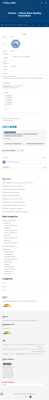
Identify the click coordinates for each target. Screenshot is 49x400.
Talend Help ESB (12, 353)
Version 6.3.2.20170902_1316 (10, 230)
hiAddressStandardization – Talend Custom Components (15, 211)
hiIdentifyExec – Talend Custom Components (12, 186)
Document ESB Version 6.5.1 (30, 344)
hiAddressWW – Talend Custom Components (12, 208)
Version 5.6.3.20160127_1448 (10, 225)
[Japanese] (8, 382)
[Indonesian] (7, 382)
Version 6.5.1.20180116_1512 (10, 233)
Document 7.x (11, 344)
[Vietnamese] (12, 382)
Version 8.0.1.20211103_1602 (10, 242)
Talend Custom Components (8, 246)
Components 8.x (7, 240)
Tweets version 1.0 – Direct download (21, 56)
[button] (46, 3)
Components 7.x (7, 235)
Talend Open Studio (8, 25)
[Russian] (10, 382)
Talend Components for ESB (8, 220)
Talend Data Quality (18, 25)
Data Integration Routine (9, 256)
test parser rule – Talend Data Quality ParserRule (17, 143)
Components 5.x (7, 223)
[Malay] (9, 382)
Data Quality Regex (8, 271)
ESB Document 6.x (6, 349)
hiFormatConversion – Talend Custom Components (14, 189)
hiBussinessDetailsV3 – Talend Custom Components (14, 205)
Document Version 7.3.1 (40, 344)
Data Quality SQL (8, 273)
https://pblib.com (6, 328)
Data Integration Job (8, 254)
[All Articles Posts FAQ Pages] (39, 25)
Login (41, 2)
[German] (6, 382)
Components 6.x (7, 228)
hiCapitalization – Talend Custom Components (12, 199)
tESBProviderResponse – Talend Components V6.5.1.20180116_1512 (17, 182)
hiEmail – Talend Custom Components (11, 192)
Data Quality (7, 264)
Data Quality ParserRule (29, 25)
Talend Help (5, 354)
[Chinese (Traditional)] (2, 382)
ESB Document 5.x (40, 346)
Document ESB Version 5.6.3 (18, 344)
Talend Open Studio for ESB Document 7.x (36, 353)
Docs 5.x (4, 282)
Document (5, 344)
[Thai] (11, 382)
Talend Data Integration (8, 251)
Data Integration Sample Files (10, 259)
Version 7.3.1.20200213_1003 (10, 238)
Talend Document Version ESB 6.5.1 (39, 351)
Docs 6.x (4, 286)
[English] (4, 382)
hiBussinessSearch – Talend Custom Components (13, 202)
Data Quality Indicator (9, 266)
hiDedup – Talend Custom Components (11, 195)
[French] (5, 382)
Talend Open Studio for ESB (22, 354)
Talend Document (15, 349)
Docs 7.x (4, 290)
